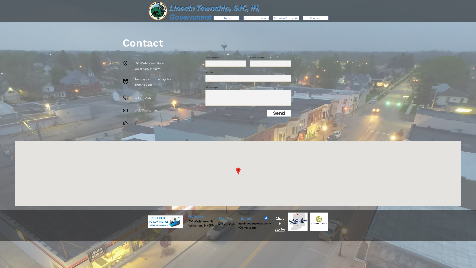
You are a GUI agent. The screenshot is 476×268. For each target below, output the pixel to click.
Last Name (257, 57)
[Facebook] (136, 123)
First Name (212, 57)
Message (211, 87)
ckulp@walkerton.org (148, 110)
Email (209, 72)
